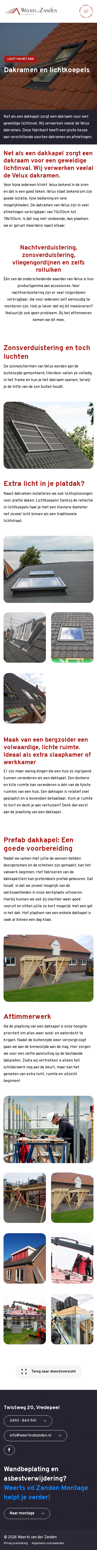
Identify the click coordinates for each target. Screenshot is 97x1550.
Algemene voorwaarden (48, 1543)
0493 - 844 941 (23, 1420)
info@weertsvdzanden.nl (31, 1435)
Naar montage (22, 1513)
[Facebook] (9, 1450)
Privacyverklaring (16, 1543)
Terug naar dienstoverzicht (53, 1371)
